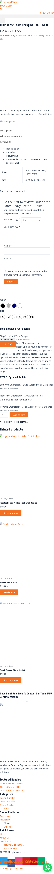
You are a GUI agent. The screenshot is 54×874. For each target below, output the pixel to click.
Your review (12, 227)
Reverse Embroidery (10, 406)
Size (2, 310)
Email (7, 258)
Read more (9, 592)
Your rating (12, 219)
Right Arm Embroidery (11, 395)
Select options (11, 512)
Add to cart (19, 414)
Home (3, 35)
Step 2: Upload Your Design (14, 336)
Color (3, 299)
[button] (27, 15)
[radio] (3, 306)
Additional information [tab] (11, 136)
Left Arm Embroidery (10, 384)
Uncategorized (14, 35)
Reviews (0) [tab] (5, 141)
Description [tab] (6, 130)
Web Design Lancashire (11, 868)
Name (8, 245)
